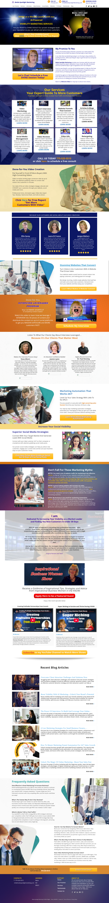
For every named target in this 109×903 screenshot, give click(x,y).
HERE (21, 36)
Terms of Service (67, 899)
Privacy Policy (74, 899)
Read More (90, 687)
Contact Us (61, 899)
